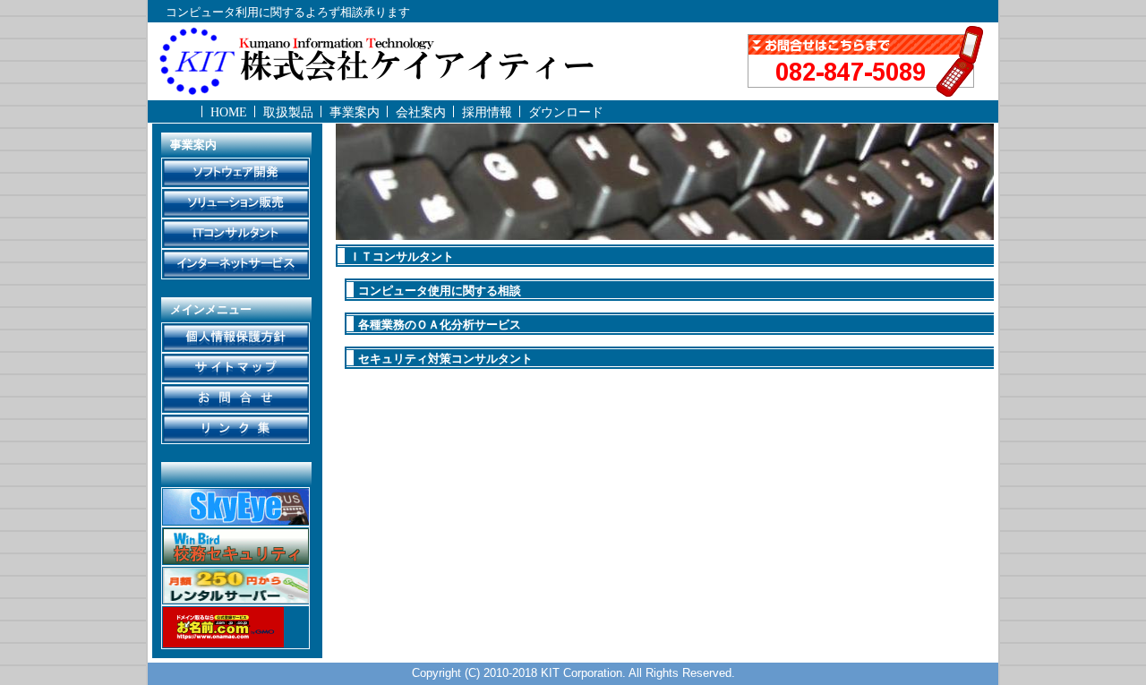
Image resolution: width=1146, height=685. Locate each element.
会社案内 (421, 112)
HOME (228, 112)
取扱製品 (288, 112)
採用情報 (487, 112)
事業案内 (354, 112)
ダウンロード (565, 112)
